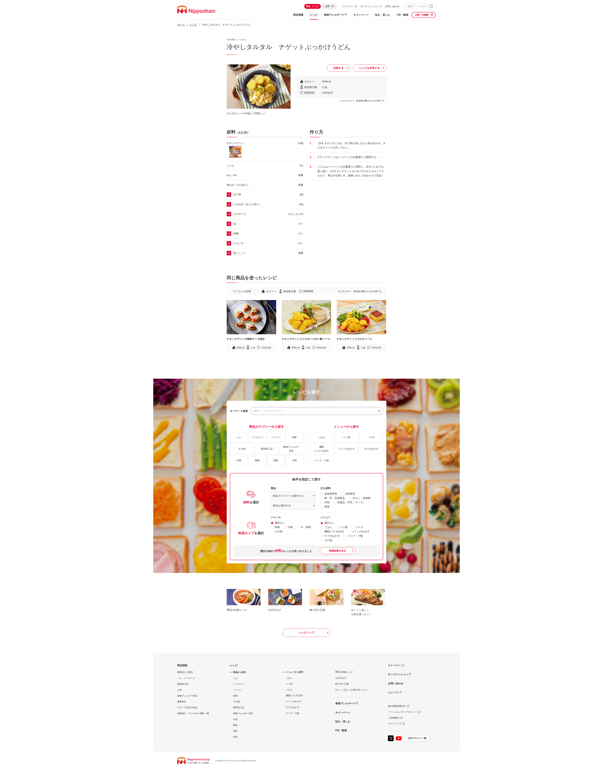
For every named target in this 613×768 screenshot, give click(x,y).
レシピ (234, 665)
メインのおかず (361, 531)
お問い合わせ (392, 6)
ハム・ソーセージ (186, 678)
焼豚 (235, 696)
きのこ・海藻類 (362, 498)
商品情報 (182, 665)
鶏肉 (235, 731)
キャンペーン (343, 712)
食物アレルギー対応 (187, 696)
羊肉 (235, 737)
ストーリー (348, 6)
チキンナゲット (236, 143)
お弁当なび (340, 678)
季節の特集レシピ (344, 672)
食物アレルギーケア (346, 703)
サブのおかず (332, 536)
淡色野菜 (350, 493)
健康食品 (181, 701)
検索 (431, 6)
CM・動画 (341, 730)
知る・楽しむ (343, 721)
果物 (326, 506)
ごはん (328, 527)
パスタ (359, 527)
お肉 (179, 690)
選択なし (280, 522)
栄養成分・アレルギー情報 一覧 (193, 713)
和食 (277, 527)
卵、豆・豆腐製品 (334, 498)
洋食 (290, 527)
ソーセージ (238, 684)
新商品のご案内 (185, 672)
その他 (278, 531)
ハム (235, 678)
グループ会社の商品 (187, 707)
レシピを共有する (369, 68)
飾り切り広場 (342, 684)
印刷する (338, 68)
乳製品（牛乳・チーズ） (351, 502)
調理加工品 (182, 684)
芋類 (326, 502)
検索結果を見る (337, 550)
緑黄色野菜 (330, 493)
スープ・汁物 (355, 536)
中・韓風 (306, 527)
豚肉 (235, 725)
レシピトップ (306, 632)
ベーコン (237, 690)
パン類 (344, 527)
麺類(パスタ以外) (334, 531)
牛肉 (235, 719)
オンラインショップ (371, 6)
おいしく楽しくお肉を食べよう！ (352, 689)
